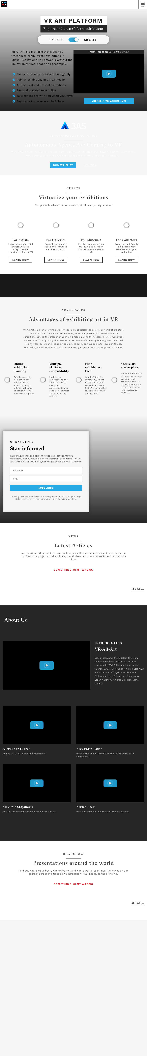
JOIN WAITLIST (63, 165)
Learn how (20, 259)
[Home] (4, 4)
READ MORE (90, 164)
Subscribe (46, 487)
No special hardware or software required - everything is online (73, 205)
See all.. (137, 588)
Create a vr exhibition (109, 100)
